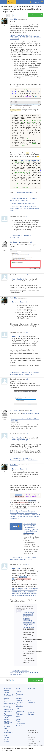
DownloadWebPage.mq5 (25, 192)
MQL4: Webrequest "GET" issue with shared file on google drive (23, 199)
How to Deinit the (17, 557)
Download (8, 732)
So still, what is (29, 374)
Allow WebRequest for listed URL (23, 203)
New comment (37, 15)
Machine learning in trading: (18, 460)
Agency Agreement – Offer (20, 706)
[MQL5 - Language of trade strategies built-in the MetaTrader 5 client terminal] (3, 2)
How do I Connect (33, 460)
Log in (37, 2)
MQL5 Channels (31, 702)
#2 (31, 242)
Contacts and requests (20, 724)
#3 (27, 275)
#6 (27, 379)
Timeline (18, 691)
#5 (27, 332)
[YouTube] (29, 727)
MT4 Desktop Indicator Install (20, 671)
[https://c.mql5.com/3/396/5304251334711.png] (25, 102)
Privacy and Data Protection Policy (20, 713)
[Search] (31, 2)
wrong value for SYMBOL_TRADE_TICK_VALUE (24, 672)
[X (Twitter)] (36, 724)
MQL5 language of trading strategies (8, 716)
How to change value (16, 674)
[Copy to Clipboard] (40, 90)
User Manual (8, 710)
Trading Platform (8, 690)
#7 (31, 411)
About (18, 689)
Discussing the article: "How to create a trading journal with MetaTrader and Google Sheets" (24, 208)
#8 (27, 434)
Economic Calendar (31, 713)
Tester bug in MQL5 (30, 557)
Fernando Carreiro (28, 627)
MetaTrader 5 (32, 689)
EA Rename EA (14, 237)
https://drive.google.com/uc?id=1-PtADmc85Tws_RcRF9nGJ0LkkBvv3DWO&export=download (25, 37)
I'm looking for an (17, 235)
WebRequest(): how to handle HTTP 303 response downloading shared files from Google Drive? (29, 619)
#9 (28, 465)
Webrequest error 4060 (16, 374)
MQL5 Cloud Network (8, 723)
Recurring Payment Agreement (19, 700)
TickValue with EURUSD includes (22, 458)
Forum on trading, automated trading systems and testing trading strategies (24, 608)
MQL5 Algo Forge (7, 727)
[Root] (1, 15)
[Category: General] (4, 15)
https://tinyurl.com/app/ (31, 413)
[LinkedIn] (33, 727)
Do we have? (28, 235)
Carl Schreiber (15, 242)
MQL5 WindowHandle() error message (21, 559)
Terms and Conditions (19, 695)
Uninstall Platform (6, 741)
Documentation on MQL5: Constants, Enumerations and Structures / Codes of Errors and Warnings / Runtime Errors (30, 528)
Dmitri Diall (14, 19)
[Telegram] (33, 724)
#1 (27, 216)
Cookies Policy (18, 720)
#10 (27, 564)
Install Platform (6, 736)
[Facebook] (29, 724)
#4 (28, 298)
